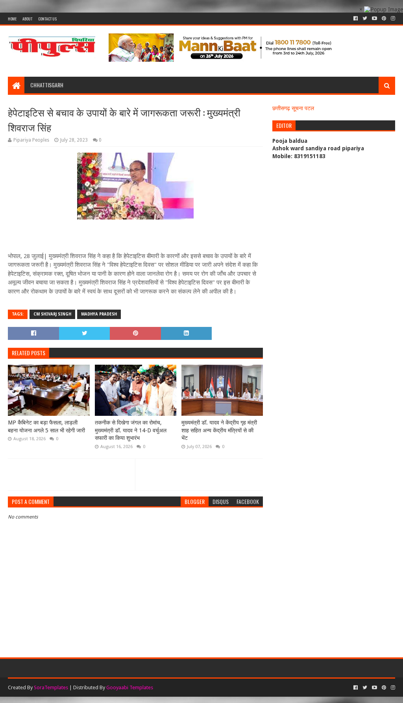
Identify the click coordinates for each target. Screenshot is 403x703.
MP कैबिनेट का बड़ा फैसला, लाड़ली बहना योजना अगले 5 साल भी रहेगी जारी (46, 426)
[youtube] (374, 18)
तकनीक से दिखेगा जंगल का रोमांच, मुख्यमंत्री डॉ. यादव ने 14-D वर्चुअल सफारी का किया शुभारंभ (130, 430)
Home (12, 19)
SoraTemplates (51, 687)
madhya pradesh (99, 314)
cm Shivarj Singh (52, 314)
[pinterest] (384, 18)
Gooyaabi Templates (129, 687)
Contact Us (47, 19)
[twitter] (365, 18)
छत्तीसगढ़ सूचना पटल (293, 108)
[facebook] (355, 18)
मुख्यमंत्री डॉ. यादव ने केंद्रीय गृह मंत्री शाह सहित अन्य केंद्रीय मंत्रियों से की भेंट (219, 430)
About (27, 19)
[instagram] (392, 18)
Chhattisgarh (46, 85)
